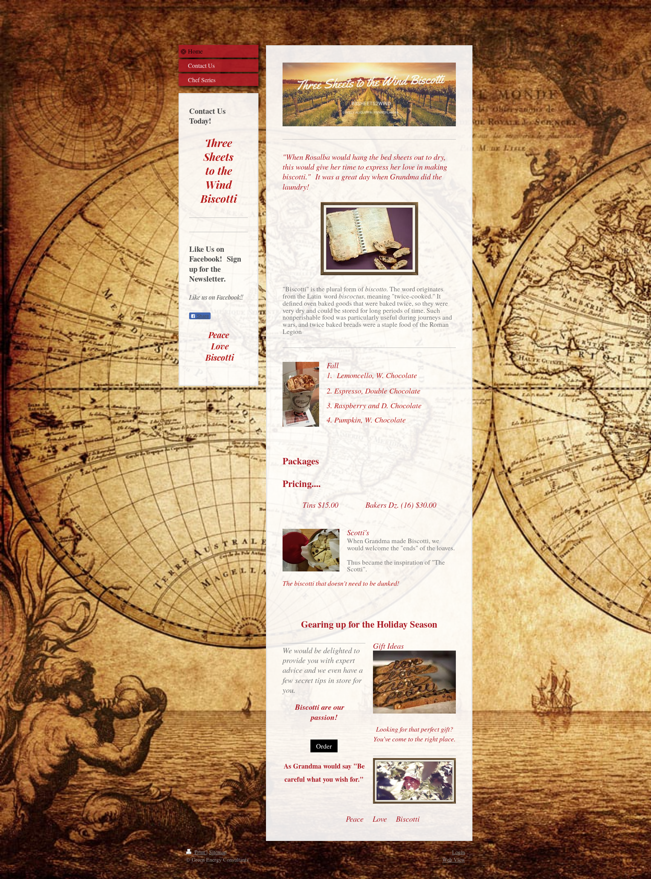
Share (202, 316)
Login (458, 852)
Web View (453, 859)
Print (199, 852)
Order (324, 745)
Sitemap (217, 852)
